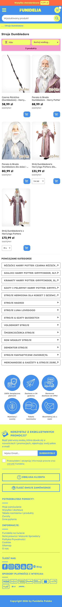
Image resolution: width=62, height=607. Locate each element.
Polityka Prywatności (13, 539)
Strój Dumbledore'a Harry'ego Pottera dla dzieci (43, 165)
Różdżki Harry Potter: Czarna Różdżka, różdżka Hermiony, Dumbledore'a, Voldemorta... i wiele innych (32, 265)
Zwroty (6, 516)
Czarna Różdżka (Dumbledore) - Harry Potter (13, 98)
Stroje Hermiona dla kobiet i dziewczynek (32, 295)
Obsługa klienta (33, 477)
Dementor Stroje (16, 347)
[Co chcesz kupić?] (4, 10)
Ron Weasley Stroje (17, 340)
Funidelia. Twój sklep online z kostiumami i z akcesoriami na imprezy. (30, 10)
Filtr (11, 42)
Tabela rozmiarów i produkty (18, 513)
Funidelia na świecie (13, 533)
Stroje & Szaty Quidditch (21, 317)
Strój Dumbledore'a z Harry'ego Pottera (13, 232)
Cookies (6, 542)
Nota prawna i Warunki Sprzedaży (21, 536)
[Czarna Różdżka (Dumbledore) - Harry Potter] (16, 74)
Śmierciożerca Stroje (19, 332)
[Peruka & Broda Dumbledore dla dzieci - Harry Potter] (16, 141)
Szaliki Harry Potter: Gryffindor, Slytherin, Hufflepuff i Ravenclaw (32, 272)
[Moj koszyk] (57, 10)
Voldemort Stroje (16, 325)
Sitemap (6, 545)
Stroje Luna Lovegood (19, 310)
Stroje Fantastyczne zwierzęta (26, 355)
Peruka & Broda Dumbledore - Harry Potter (46, 98)
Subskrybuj (47, 453)
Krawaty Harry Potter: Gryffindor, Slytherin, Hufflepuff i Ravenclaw (32, 280)
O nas (5, 548)
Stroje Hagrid (14, 302)
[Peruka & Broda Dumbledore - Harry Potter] (46, 74)
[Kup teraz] (27, 114)
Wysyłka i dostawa (12, 509)
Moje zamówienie (11, 506)
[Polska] (5, 567)
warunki (11, 463)
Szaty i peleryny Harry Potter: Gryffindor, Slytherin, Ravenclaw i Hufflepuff (32, 287)
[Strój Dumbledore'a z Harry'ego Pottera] (16, 207)
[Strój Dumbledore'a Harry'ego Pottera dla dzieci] (46, 141)
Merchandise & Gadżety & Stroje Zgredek (32, 362)
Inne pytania (9, 519)
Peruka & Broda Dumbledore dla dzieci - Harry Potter (14, 165)
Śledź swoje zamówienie (33, 487)
